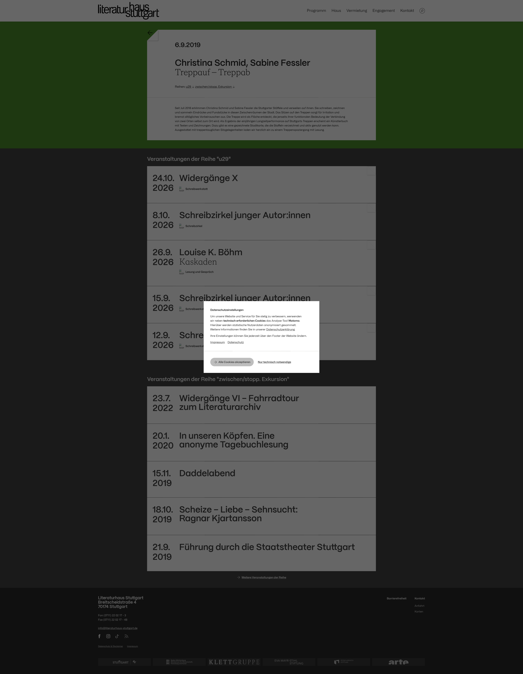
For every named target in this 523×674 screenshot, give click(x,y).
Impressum (217, 342)
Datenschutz (236, 342)
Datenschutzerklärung (280, 329)
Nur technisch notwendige (274, 362)
